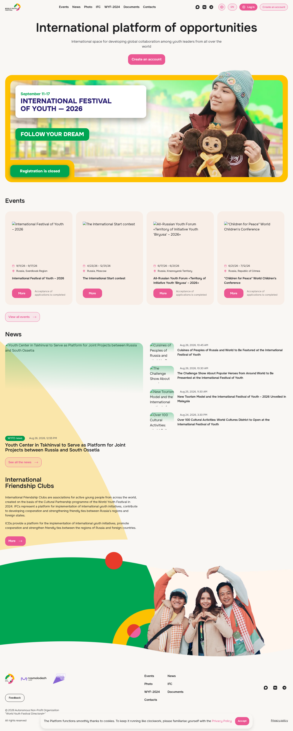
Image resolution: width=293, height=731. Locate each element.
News (76, 7)
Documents (131, 7)
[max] (197, 7)
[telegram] (211, 7)
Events (64, 7)
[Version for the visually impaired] (221, 7)
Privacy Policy (222, 721)
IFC (98, 7)
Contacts (149, 7)
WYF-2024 (112, 7)
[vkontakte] (204, 7)
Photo (88, 7)
